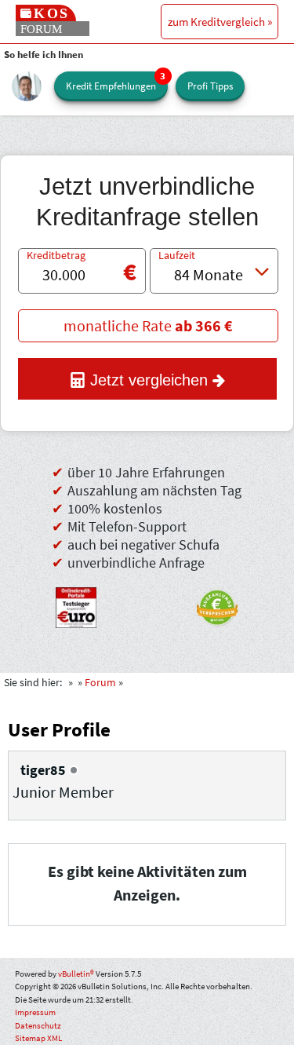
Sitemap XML (38, 1037)
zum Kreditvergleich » (220, 21)
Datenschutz (38, 1025)
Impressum (35, 1012)
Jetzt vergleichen (148, 380)
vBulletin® (76, 973)
